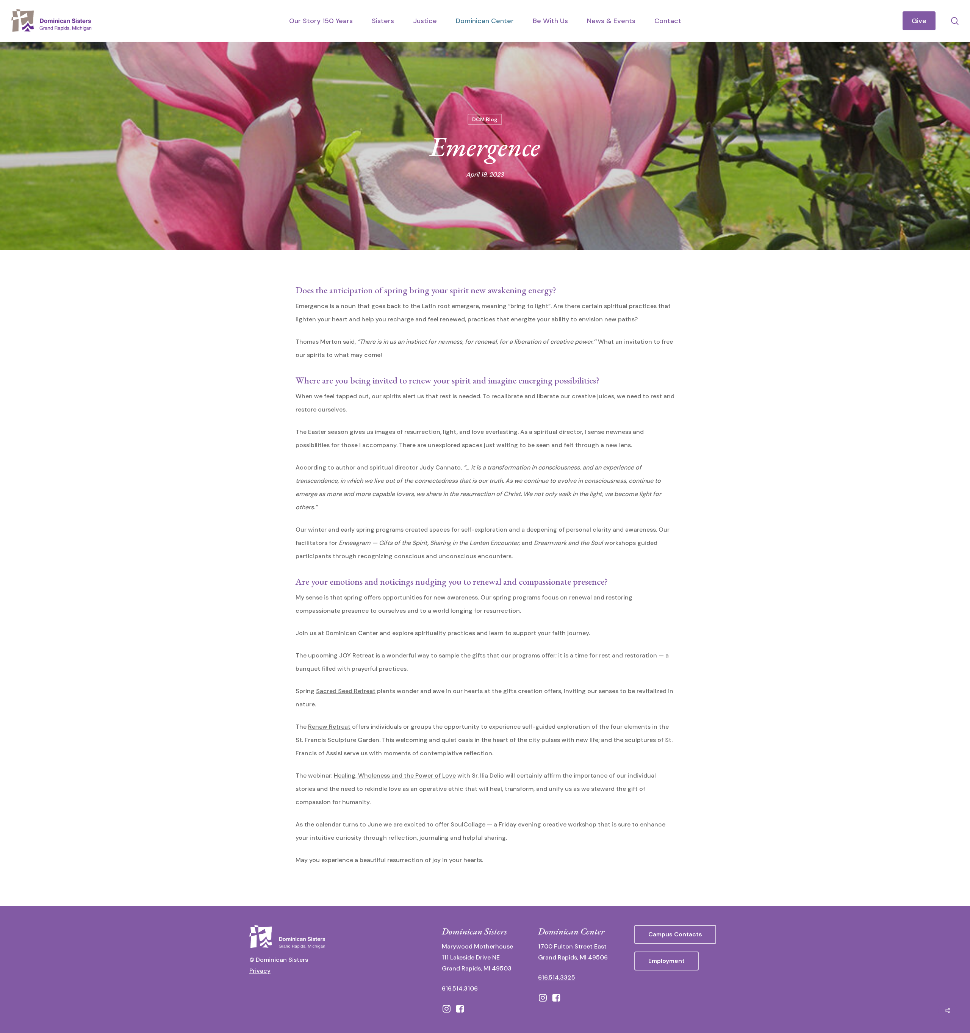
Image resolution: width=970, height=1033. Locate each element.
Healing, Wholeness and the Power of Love (395, 775)
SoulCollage (468, 824)
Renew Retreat (329, 727)
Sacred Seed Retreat (345, 691)
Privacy (260, 971)
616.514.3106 (460, 988)
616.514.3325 (556, 977)
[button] (675, 934)
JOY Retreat (356, 655)
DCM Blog (485, 119)
